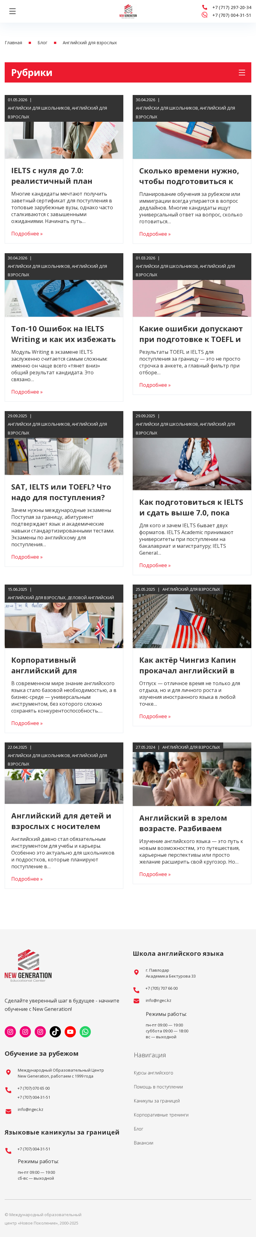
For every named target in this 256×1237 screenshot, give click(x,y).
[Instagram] (10, 1031)
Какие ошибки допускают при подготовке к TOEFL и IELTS (191, 339)
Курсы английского (153, 1073)
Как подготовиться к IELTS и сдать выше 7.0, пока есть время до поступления (191, 518)
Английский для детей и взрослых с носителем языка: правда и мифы (61, 826)
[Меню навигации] (12, 11)
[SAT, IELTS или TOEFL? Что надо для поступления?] (64, 443)
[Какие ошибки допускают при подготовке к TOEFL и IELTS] (192, 285)
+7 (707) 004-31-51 (231, 15)
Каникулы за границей (157, 1101)
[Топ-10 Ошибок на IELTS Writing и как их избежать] (64, 285)
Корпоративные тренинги (161, 1115)
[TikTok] (55, 1031)
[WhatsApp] (85, 1031)
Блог (138, 1129)
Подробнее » (27, 233)
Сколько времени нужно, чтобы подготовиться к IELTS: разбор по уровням (189, 181)
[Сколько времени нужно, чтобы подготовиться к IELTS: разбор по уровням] (192, 127)
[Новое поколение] (128, 11)
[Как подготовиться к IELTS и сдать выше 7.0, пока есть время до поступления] (192, 450)
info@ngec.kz (158, 1000)
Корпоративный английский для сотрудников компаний (58, 670)
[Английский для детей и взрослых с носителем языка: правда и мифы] (64, 773)
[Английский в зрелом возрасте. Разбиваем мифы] (192, 774)
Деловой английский (90, 597)
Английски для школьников (39, 108)
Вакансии (143, 1143)
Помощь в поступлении (158, 1087)
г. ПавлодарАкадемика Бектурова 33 (171, 973)
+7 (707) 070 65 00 (33, 1088)
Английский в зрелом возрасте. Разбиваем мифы (183, 828)
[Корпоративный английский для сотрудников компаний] (64, 616)
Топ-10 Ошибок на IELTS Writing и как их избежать (63, 333)
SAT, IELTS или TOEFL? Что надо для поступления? (61, 491)
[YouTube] (70, 1031)
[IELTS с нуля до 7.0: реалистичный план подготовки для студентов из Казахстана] (64, 127)
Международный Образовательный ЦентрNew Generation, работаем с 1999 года (61, 1073)
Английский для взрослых (37, 597)
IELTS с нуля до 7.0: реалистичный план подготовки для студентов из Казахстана (60, 186)
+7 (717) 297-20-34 (231, 7)
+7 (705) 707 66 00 (161, 988)
